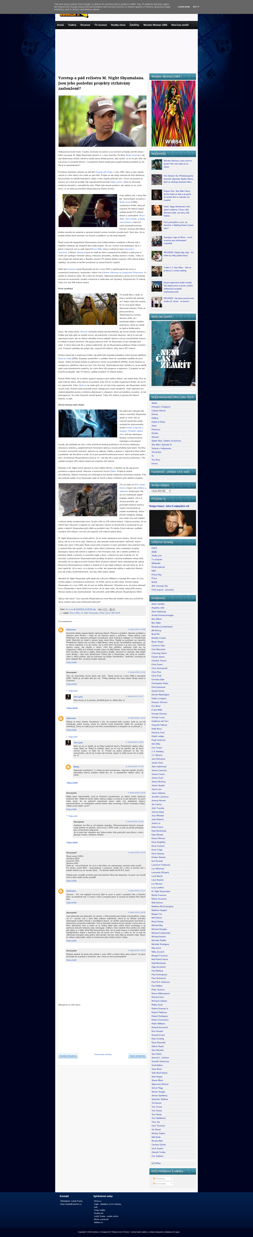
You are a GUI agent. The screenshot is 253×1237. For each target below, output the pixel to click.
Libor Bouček (158, 880)
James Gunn (157, 778)
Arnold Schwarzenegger (163, 615)
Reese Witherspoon (161, 993)
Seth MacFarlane (159, 1073)
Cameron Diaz (158, 645)
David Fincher (158, 691)
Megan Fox (157, 914)
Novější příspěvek (68, 1056)
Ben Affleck (157, 619)
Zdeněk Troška (158, 1152)
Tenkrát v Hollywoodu (161, 448)
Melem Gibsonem (111, 272)
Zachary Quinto (159, 1144)
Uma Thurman (158, 1126)
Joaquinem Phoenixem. (133, 272)
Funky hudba (99, 1210)
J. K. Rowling (158, 751)
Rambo (155, 433)
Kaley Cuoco (157, 827)
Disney (155, 414)
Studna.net (98, 1213)
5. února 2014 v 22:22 (136, 950)
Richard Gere (158, 997)
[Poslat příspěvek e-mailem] (99, 609)
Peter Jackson (158, 989)
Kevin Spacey (158, 853)
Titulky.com (157, 555)
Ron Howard (157, 1031)
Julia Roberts (158, 819)
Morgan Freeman (160, 955)
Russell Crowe (158, 1035)
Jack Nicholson (158, 759)
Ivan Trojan (157, 747)
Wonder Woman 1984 (155, 25)
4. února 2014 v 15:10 (136, 718)
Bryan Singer (158, 642)
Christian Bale (158, 679)
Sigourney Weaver (160, 1084)
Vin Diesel (156, 1129)
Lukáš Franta (76, 1201)
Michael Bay (157, 925)
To (153, 456)
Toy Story (156, 459)
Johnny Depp (158, 812)
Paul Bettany (157, 971)
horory (155, 463)
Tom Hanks (157, 1110)
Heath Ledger (158, 736)
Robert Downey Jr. (160, 1008)
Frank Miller (157, 710)
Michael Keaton (159, 936)
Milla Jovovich (158, 952)
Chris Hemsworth (159, 668)
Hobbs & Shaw (158, 422)
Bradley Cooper (159, 638)
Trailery (72, 25)
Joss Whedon (158, 815)
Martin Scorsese (159, 899)
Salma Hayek (158, 1046)
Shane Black (157, 1080)
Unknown (71, 629)
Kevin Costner (158, 846)
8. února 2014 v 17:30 (134, 766)
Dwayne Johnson (159, 702)
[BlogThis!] (105, 609)
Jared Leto (156, 789)
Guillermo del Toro (160, 721)
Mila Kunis (156, 948)
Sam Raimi (157, 1054)
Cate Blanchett (158, 649)
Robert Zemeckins (160, 1020)
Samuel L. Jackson (160, 1057)
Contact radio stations (139, 1232)
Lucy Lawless (158, 887)
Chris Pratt (156, 676)
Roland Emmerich (160, 1027)
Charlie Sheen (158, 657)
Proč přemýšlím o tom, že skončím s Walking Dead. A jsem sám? (179, 225)
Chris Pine (156, 672)
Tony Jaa (156, 1122)
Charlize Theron (159, 660)
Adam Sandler (158, 604)
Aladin (154, 403)
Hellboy (155, 418)
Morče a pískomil (101, 1219)
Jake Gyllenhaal (159, 766)
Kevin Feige (157, 850)
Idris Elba (156, 744)
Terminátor (156, 452)
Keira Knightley (158, 842)
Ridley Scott (157, 1005)
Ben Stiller (156, 623)
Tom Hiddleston (159, 1118)
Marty (76, 766)
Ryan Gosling (158, 1038)
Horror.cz (98, 1201)
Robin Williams (158, 1023)
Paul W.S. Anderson (161, 982)
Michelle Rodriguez (160, 944)
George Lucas (158, 717)
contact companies (156, 1232)
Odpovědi (73, 691)
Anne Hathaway (159, 611)
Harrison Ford (158, 732)
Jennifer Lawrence (160, 797)
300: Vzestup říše (160, 586)
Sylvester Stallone (160, 1099)
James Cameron (159, 770)
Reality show (118, 25)
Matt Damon (157, 902)
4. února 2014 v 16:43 (136, 852)
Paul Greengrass (159, 974)
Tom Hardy (157, 1114)
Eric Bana (156, 706)
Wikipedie (156, 563)
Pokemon (156, 429)
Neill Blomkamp (159, 963)
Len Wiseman (158, 868)
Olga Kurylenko (159, 967)
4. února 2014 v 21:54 (134, 822)
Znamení (71, 269)
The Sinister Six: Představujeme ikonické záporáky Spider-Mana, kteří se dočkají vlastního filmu (178, 179)
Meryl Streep (157, 921)
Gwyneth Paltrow (159, 725)
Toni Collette (131, 219)
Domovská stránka (103, 1054)
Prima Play (156, 574)
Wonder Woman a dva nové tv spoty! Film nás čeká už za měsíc (178, 164)
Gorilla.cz (96, 1232)
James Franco (158, 774)
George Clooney (159, 713)
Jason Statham (158, 793)
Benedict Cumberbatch (162, 626)
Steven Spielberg (159, 1095)
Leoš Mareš (157, 876)
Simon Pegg (157, 1088)
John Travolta (158, 808)
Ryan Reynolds (159, 1042)
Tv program (157, 559)
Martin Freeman (159, 895)
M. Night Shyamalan (89, 613)
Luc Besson (157, 884)
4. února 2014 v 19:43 (136, 912)
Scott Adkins (157, 1065)
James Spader (158, 785)
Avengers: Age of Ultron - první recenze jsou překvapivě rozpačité (178, 240)
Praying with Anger (104, 172)
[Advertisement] (126, 50)
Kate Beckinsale (159, 831)
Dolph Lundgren (159, 698)
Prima (154, 578)
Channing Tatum (159, 653)
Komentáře (160, 1184)
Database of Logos (172, 1232)
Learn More (184, 7)
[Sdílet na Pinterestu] (113, 609)
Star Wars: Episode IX (162, 444)
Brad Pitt (155, 634)
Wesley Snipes (158, 1133)
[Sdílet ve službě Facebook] (111, 609)
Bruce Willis (96, 249)
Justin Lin (156, 823)
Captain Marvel (159, 410)
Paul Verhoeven (159, 978)
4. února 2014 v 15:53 (134, 742)
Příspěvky (160, 1178)
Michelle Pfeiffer (159, 940)
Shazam (155, 437)
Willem (141, 488)
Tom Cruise (157, 1107)
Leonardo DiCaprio (160, 872)
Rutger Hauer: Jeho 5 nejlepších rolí (169, 506)
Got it (196, 7)
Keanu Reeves (158, 838)
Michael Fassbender (161, 933)
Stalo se (83, 385)
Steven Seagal (158, 1092)
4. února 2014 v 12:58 (136, 629)
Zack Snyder (157, 1148)
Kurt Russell (157, 861)
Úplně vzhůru (116, 182)
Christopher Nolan (160, 683)
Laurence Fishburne (161, 865)
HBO (154, 571)
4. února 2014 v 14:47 (134, 696)
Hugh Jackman (158, 740)
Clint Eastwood (158, 687)
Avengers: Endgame (161, 407)
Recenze (85, 25)
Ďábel (113, 471)
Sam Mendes (158, 1050)
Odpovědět (71, 662)
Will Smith (115, 613)
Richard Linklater (159, 1001)
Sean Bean (157, 1069)
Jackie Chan (157, 763)
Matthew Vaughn (159, 910)
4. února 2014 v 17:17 (136, 891)
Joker (154, 425)
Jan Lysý (69, 609)
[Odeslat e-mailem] (102, 609)
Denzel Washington (160, 694)
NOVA (154, 582)
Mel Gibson (157, 918)
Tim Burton (157, 1103)
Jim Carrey (157, 804)
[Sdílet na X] (108, 609)
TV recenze (100, 25)
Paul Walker (157, 986)
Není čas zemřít (179, 25)
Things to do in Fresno (120, 1232)
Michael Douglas (159, 929)
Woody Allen (157, 1141)
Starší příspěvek (137, 1056)
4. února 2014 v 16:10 (136, 793)
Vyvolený (81, 252)
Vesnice (83, 331)
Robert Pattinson (159, 1012)
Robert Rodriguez (160, 1016)
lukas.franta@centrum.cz (71, 1204)
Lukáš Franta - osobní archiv (106, 1216)
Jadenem (123, 491)
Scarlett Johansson (160, 1061)
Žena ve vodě (64, 358)
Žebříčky (134, 25)
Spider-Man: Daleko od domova (166, 441)
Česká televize (158, 567)
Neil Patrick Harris (160, 959)
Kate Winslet (157, 834)
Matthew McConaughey (162, 906)
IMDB (154, 552)
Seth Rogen (157, 1076)
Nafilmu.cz (98, 1222)
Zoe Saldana (157, 1156)
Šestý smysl (131, 155)
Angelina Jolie (158, 608)
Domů (60, 25)
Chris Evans (157, 664)
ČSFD (154, 548)
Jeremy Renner (159, 800)
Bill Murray (156, 630)
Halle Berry (157, 729)
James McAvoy (159, 781)
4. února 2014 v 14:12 (136, 672)
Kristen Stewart (159, 857)
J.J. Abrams (157, 755)
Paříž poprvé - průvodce (163, 590)
